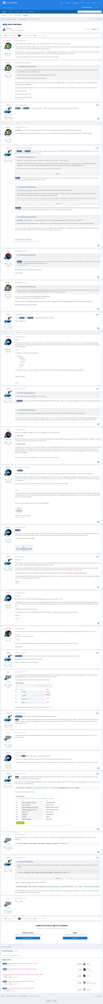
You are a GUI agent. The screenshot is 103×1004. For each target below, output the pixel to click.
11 (21, 35)
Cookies (55, 1000)
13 (26, 35)
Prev (6, 35)
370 (7, 263)
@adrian (20, 470)
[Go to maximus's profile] (84, 989)
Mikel (5, 965)
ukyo (5, 975)
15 (31, 35)
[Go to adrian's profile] (4, 29)
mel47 (31, 157)
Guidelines (4, 15)
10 (19, 35)
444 (7, 53)
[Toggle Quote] (17, 66)
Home (4, 7)
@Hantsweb (19, 656)
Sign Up (97, 7)
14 (29, 35)
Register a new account (28, 938)
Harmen (8, 337)
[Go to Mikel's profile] (84, 964)
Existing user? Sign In (87, 7)
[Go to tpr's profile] (8, 677)
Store (23, 11)
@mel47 (18, 108)
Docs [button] (98, 3)
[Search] (100, 12)
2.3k (6, 684)
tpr (8, 672)
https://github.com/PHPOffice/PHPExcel (75, 573)
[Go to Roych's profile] (84, 969)
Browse (4, 11)
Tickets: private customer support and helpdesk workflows (20, 981)
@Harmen (19, 400)
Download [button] (88, 3)
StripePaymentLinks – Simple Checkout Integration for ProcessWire (22, 963)
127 (7, 349)
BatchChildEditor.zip (22, 265)
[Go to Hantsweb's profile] (8, 633)
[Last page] (38, 35)
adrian (9, 28)
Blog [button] (82, 3)
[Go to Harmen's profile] (8, 342)
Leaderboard (31, 11)
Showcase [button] (67, 3)
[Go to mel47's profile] (8, 256)
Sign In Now (75, 938)
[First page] (3, 35)
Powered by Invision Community (51, 1001)
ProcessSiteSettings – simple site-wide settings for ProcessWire (21, 969)
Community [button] (75, 3)
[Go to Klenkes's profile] (8, 46)
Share (87, 29)
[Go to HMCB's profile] (84, 982)
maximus (6, 982)
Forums (10, 7)
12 (24, 35)
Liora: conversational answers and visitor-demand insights (20, 988)
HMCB (88, 982)
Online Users (17, 15)
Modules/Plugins (19, 30)
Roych (5, 970)
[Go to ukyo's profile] (84, 975)
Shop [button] (94, 3)
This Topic (95, 11)
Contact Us (49, 1000)
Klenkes (8, 41)
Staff (10, 15)
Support (17, 11)
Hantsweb (8, 628)
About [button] (61, 3)
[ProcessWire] (10, 3)
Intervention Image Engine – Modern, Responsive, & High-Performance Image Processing (22, 974)
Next (35, 35)
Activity (11, 11)
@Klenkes (26, 108)
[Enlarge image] (33, 693)
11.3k (6, 117)
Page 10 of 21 (44, 35)
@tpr (17, 719)
